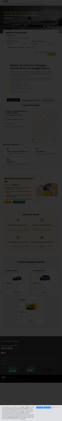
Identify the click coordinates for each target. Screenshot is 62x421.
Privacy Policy (23, 418)
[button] (55, 407)
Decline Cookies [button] (47, 407)
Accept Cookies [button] (39, 407)
